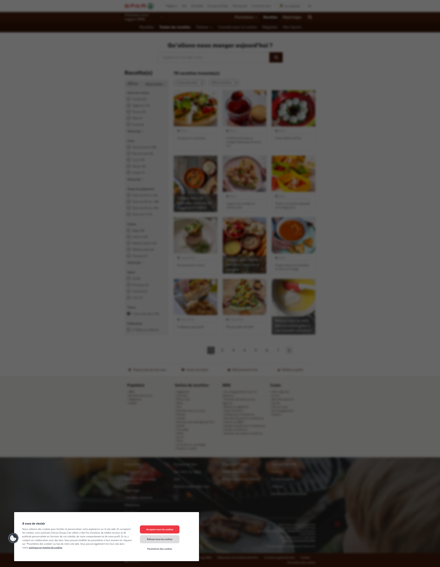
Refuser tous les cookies (159, 539)
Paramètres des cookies (159, 548)
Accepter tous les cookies (159, 529)
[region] (106, 537)
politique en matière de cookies (45, 547)
